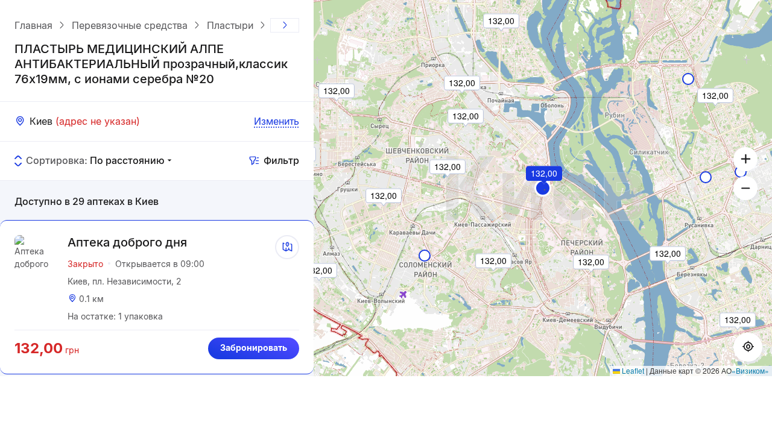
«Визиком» (750, 370)
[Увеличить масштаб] (745, 159)
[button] (542, 188)
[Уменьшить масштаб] (745, 188)
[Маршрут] (287, 247)
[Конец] (284, 25)
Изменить (276, 121)
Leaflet (632, 370)
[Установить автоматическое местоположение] (747, 347)
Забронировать (253, 347)
